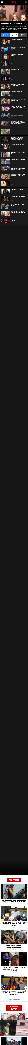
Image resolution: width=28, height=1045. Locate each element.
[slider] (14, 1035)
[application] (14, 13)
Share (6, 35)
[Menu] (2, 2)
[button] (27, 1018)
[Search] (26, 2)
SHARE (15, 35)
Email (23, 35)
